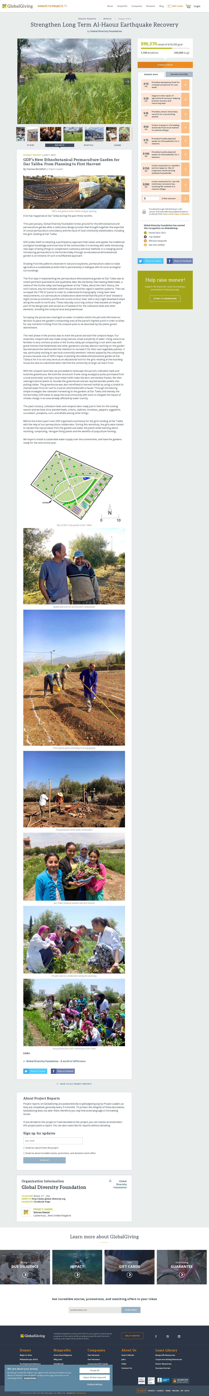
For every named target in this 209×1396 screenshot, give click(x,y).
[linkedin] (179, 1336)
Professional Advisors (30, 1364)
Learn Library (166, 1350)
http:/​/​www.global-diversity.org (48, 1198)
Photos (88, 145)
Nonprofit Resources (165, 1355)
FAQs (123, 1364)
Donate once (151, 74)
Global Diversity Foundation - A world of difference (56, 1061)
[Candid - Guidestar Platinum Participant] (152, 1380)
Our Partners (94, 1359)
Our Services (93, 1355)
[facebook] (156, 1336)
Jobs (123, 1359)
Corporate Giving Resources (168, 1359)
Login (197, 6)
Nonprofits (122, 6)
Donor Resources (163, 1364)
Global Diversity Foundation (106, 31)
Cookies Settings (94, 1384)
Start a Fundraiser (165, 298)
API (182, 1391)
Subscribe (131, 1310)
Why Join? (58, 1359)
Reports (60, 145)
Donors (25, 1350)
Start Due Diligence (63, 1355)
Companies (137, 6)
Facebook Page (42, 1201)
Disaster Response (87, 18)
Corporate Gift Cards (98, 1364)
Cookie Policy (30, 1378)
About (110, 6)
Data (187, 1391)
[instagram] (168, 1336)
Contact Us (126, 1368)
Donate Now (165, 65)
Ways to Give (26, 1355)
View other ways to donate (176, 214)
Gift (177, 6)
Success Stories (162, 1368)
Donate (50, 6)
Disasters (150, 6)
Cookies (160, 1391)
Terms (168, 1391)
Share (117, 145)
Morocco (107, 18)
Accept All (94, 1370)
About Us (128, 1350)
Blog (161, 6)
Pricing (175, 1391)
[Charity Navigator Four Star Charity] (143, 1380)
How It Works (127, 1355)
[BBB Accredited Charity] (164, 1381)
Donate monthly (179, 74)
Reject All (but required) (94, 1377)
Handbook (59, 1364)
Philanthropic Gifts (29, 1359)
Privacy (151, 1391)
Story (30, 145)
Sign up (44, 1160)
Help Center (132, 1335)
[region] (59, 1378)
